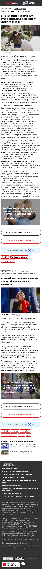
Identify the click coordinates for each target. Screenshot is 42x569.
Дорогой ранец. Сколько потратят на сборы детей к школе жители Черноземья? (19, 385)
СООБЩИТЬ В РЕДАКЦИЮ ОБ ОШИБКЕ (18, 496)
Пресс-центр (26, 474)
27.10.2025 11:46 (6, 9)
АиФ (18, 315)
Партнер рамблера (31, 558)
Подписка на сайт (10, 474)
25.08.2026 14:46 (7, 271)
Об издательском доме (13, 477)
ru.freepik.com (6, 52)
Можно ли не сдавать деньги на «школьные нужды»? (21, 452)
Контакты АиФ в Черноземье (15, 471)
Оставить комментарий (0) (21, 241)
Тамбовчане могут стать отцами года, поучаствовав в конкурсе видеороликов (19, 211)
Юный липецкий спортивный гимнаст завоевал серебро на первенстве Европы (24, 445)
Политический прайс (12, 493)
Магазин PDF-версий (11, 485)
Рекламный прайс (10, 468)
